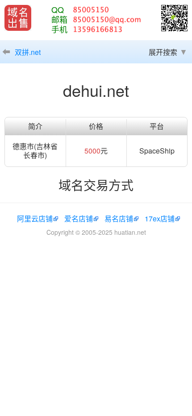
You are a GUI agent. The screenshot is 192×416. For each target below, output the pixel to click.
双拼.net (28, 52)
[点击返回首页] (17, 17)
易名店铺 (118, 218)
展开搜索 (163, 52)
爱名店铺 (78, 218)
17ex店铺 (160, 218)
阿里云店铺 (35, 218)
